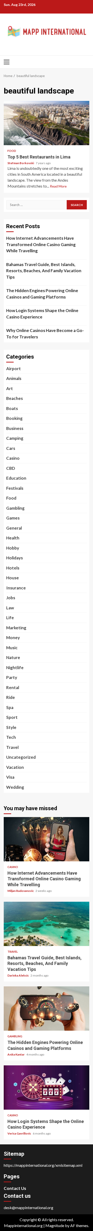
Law (10, 607)
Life (10, 617)
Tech (11, 737)
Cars (10, 448)
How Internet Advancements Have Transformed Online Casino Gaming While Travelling (41, 244)
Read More (58, 186)
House (12, 577)
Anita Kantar (16, 1054)
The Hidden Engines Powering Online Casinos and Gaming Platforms (42, 294)
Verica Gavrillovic (19, 1133)
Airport (13, 368)
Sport (12, 717)
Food (11, 150)
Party (11, 677)
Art (9, 388)
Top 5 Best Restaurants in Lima (46, 123)
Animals (13, 378)
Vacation (15, 767)
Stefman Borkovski (20, 163)
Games (13, 518)
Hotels (12, 567)
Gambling (15, 508)
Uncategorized (21, 757)
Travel (12, 747)
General (14, 528)
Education (16, 478)
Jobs (10, 597)
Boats (12, 408)
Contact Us (15, 1188)
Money (13, 637)
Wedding (15, 787)
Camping (14, 438)
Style (11, 727)
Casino (13, 458)
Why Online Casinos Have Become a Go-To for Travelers (45, 333)
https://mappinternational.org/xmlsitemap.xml (43, 1165)
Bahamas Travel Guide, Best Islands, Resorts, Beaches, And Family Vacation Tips (43, 271)
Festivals (14, 488)
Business (14, 428)
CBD (10, 468)
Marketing (16, 627)
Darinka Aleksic (18, 975)
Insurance (16, 587)
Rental (12, 687)
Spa (9, 707)
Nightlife (15, 667)
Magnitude (54, 1225)
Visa (10, 777)
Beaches (14, 398)
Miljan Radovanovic (20, 891)
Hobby (12, 548)
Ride (10, 697)
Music (12, 647)
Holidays (14, 557)
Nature (13, 657)
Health (12, 537)
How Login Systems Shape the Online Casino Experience (42, 313)
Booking (14, 418)
